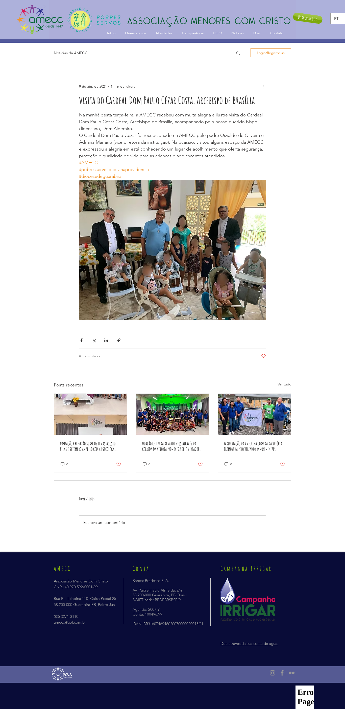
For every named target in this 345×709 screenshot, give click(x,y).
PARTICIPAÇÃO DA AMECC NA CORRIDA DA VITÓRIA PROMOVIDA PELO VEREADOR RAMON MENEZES (253, 446)
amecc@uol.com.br (70, 622)
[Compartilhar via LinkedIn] (106, 340)
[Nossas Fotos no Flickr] (291, 672)
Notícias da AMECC (71, 53)
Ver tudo (284, 384)
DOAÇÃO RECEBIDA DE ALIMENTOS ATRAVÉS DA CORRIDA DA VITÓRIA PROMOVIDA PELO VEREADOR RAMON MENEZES (170, 446)
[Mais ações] (263, 86)
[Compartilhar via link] (118, 340)
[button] (238, 53)
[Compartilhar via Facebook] (81, 340)
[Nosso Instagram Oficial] (272, 672)
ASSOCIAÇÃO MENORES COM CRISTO (209, 21)
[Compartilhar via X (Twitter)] (93, 340)
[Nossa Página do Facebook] (282, 672)
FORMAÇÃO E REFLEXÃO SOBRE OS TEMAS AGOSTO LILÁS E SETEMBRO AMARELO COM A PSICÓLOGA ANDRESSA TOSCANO (87, 446)
